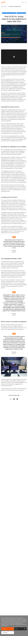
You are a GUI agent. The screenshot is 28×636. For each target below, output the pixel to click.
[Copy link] (10, 399)
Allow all (4, 628)
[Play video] (14, 56)
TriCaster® (14, 99)
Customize (5, 632)
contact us (21, 390)
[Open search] (22, 2)
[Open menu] (25, 2)
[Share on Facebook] (14, 399)
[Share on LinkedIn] (17, 399)
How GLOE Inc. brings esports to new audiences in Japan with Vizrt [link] (15, 6)
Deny (16, 628)
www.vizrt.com (13, 390)
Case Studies (4, 6)
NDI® (20, 99)
